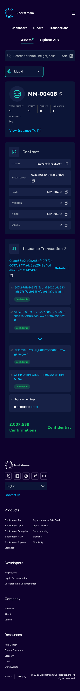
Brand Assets (11, 667)
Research (9, 608)
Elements (38, 536)
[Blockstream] (17, 465)
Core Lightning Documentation (21, 583)
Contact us (12, 495)
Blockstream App (13, 520)
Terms (8, 676)
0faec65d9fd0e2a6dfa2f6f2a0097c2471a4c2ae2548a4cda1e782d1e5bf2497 (30, 265)
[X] (8, 476)
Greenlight (10, 547)
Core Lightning (40, 531)
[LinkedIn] (17, 476)
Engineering (11, 572)
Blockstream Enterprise (16, 531)
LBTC (34, 407)
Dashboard (19, 28)
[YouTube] (43, 476)
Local (7, 661)
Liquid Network (41, 525)
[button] (61, 94)
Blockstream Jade (14, 525)
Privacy (22, 676)
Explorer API (49, 40)
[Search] (9, 56)
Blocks (38, 28)
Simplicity (38, 542)
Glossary (9, 655)
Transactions (59, 28)
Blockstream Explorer (15, 542)
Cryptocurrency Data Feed (46, 520)
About (8, 614)
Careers (8, 619)
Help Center (11, 644)
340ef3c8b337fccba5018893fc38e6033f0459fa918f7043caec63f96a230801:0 (39, 316)
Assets (26, 40)
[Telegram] (34, 476)
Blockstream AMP (14, 536)
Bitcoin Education (14, 650)
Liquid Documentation (16, 578)
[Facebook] (26, 476)
